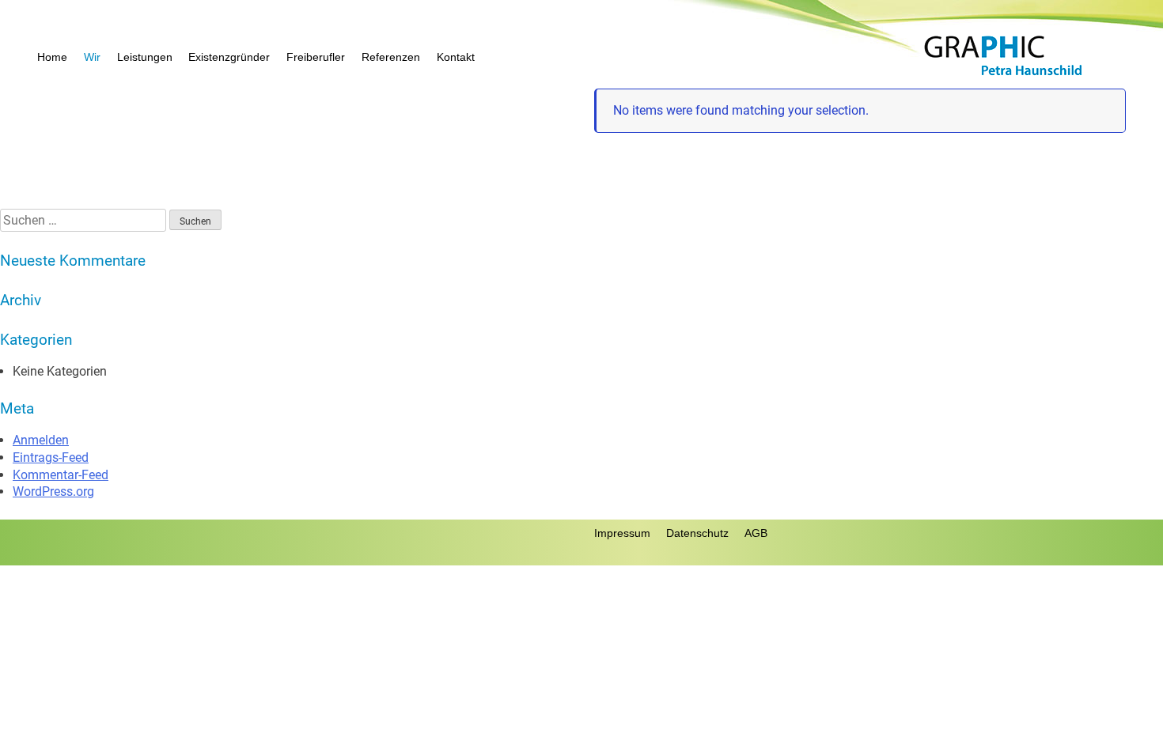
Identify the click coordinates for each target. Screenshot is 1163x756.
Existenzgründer (229, 57)
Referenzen (391, 57)
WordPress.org (53, 491)
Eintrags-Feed (51, 457)
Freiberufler (315, 57)
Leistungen (144, 57)
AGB (755, 533)
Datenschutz (697, 533)
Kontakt (456, 57)
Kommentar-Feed (60, 474)
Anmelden (41, 440)
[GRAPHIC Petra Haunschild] (1003, 75)
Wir (92, 57)
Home (52, 57)
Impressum (622, 533)
